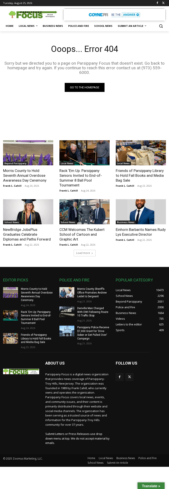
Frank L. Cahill (12, 185)
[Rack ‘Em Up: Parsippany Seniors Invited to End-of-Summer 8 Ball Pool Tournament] (84, 152)
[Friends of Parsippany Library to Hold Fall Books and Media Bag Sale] (141, 152)
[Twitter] (163, 3)
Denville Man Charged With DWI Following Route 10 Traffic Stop (92, 312)
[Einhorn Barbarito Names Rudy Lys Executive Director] (141, 211)
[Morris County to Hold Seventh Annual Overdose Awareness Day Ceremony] (28, 152)
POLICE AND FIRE (74, 280)
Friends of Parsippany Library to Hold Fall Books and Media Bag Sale (140, 175)
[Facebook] (157, 3)
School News (11, 222)
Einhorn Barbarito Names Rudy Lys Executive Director (141, 232)
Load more (83, 253)
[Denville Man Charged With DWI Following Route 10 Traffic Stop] (66, 312)
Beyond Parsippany (15, 163)
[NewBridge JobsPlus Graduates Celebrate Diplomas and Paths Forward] (28, 211)
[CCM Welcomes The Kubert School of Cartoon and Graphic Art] (84, 211)
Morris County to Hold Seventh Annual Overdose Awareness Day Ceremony (24, 175)
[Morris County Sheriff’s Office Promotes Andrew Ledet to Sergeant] (66, 292)
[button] (161, 26)
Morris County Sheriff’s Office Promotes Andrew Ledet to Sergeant (92, 292)
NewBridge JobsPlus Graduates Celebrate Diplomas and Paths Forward (27, 234)
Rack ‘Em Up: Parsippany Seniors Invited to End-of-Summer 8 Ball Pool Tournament (80, 177)
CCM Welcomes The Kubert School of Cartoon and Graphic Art (82, 234)
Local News (67, 163)
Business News (125, 222)
